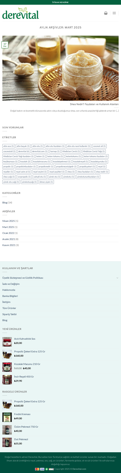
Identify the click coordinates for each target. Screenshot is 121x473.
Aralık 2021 (8, 239)
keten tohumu (55, 156)
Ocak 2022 (8, 232)
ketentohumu (73, 156)
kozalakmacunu (41, 161)
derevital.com (39, 151)
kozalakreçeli (80, 161)
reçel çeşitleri (57, 171)
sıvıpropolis (24, 176)
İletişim (6, 301)
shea (71, 171)
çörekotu (68, 176)
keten (40, 156)
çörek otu (54, 176)
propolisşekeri (87, 166)
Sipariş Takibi (9, 314)
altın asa (8, 146)
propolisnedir (46, 166)
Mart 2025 (8, 226)
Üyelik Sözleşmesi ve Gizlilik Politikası (22, 277)
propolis (8, 166)
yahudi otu (40, 176)
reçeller (8, 171)
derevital (23, 151)
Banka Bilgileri (10, 295)
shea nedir (102, 171)
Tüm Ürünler (9, 307)
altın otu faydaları (55, 146)
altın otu (37, 146)
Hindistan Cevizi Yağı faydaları (18, 156)
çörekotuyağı (29, 182)
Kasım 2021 (8, 244)
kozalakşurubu (99, 161)
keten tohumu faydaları (96, 156)
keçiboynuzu (10, 161)
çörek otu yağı (11, 182)
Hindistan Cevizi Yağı (94, 151)
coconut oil (99, 146)
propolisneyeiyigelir (66, 166)
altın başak (23, 146)
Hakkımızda (8, 289)
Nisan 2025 (8, 220)
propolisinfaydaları (26, 166)
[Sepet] (106, 13)
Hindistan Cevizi (71, 151)
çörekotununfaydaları (88, 176)
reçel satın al (23, 171)
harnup (55, 151)
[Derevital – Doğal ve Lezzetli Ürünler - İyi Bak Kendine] (20, 13)
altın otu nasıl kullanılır (78, 146)
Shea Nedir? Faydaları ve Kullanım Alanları (94, 104)
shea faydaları (85, 171)
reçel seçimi (40, 171)
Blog (4, 202)
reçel (101, 166)
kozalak (25, 161)
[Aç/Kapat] (117, 278)
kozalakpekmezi (61, 161)
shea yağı (9, 176)
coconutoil (9, 151)
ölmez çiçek (46, 182)
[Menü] (114, 13)
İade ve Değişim (11, 283)
